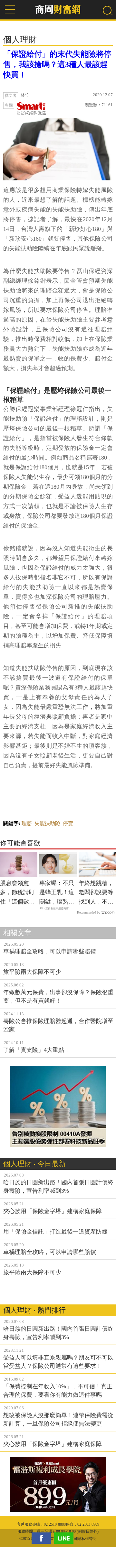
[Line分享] (65, 1538)
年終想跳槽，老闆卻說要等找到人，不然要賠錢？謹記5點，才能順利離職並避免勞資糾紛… (96, 893)
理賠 (27, 823)
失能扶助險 (47, 823)
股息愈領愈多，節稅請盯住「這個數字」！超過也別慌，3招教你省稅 (17, 893)
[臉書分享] (43, 1538)
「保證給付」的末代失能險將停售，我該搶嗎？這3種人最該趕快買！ (57, 64)
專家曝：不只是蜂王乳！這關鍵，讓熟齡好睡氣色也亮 (56, 893)
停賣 (68, 823)
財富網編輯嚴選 (31, 112)
